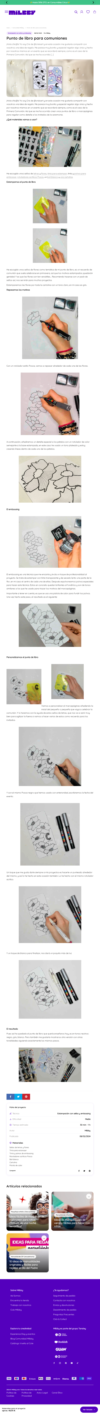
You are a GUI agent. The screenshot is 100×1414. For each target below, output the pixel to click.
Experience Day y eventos (22, 1334)
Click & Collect (60, 1319)
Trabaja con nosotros (20, 1305)
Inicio (8, 28)
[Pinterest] (66, 1363)
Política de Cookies (11, 1394)
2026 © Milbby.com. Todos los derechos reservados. (24, 1390)
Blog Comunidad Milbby (21, 1338)
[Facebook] (54, 1363)
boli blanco (52, 177)
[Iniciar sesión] (81, 11)
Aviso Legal (42, 1392)
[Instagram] (60, 1363)
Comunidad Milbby (18, 28)
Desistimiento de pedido (64, 1309)
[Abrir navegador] (6, 12)
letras (36, 173)
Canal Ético (57, 1392)
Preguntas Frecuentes (63, 1314)
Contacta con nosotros (64, 1300)
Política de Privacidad (27, 1394)
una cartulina (66, 177)
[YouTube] (72, 1363)
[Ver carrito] (94, 11)
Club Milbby (16, 1309)
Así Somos (15, 1295)
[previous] (7, 2)
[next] (93, 2)
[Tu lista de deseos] (88, 11)
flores (44, 173)
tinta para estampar (57, 173)
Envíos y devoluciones (63, 1305)
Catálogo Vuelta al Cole (21, 1343)
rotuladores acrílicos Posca (30, 177)
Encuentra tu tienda (19, 1300)
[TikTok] (77, 1363)
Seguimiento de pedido (64, 1295)
